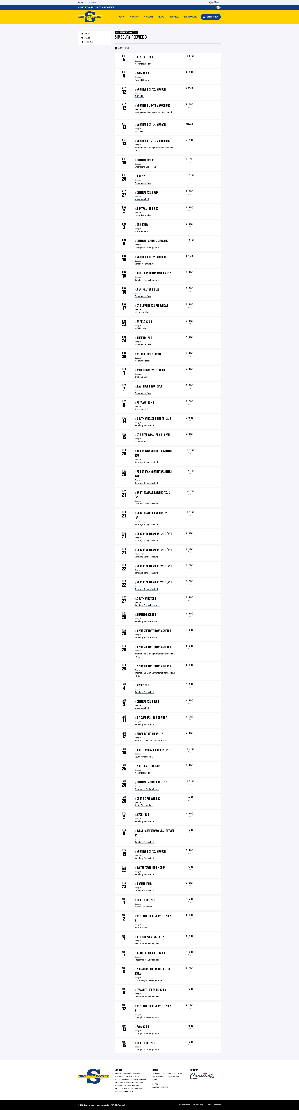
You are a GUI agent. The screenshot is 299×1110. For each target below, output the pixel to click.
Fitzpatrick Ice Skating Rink (147, 943)
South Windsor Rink (144, 756)
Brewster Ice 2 (141, 409)
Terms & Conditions (214, 1105)
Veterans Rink (141, 927)
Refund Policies (184, 1105)
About (122, 17)
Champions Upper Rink (145, 166)
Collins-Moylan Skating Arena (148, 980)
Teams (161, 17)
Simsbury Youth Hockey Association (96, 7)
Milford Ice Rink (142, 312)
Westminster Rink (143, 63)
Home (86, 34)
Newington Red (142, 199)
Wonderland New (143, 360)
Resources (174, 17)
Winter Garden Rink (143, 906)
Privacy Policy (198, 1105)
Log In (82, 2)
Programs (134, 17)
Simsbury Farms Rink (144, 263)
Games (87, 38)
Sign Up (93, 2)
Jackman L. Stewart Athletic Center (151, 740)
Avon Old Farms (142, 80)
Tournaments (190, 17)
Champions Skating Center (147, 247)
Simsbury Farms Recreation (147, 280)
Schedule (148, 17)
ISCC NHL (139, 96)
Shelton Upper (141, 376)
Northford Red (141, 231)
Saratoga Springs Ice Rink (146, 462)
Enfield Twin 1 (141, 328)
